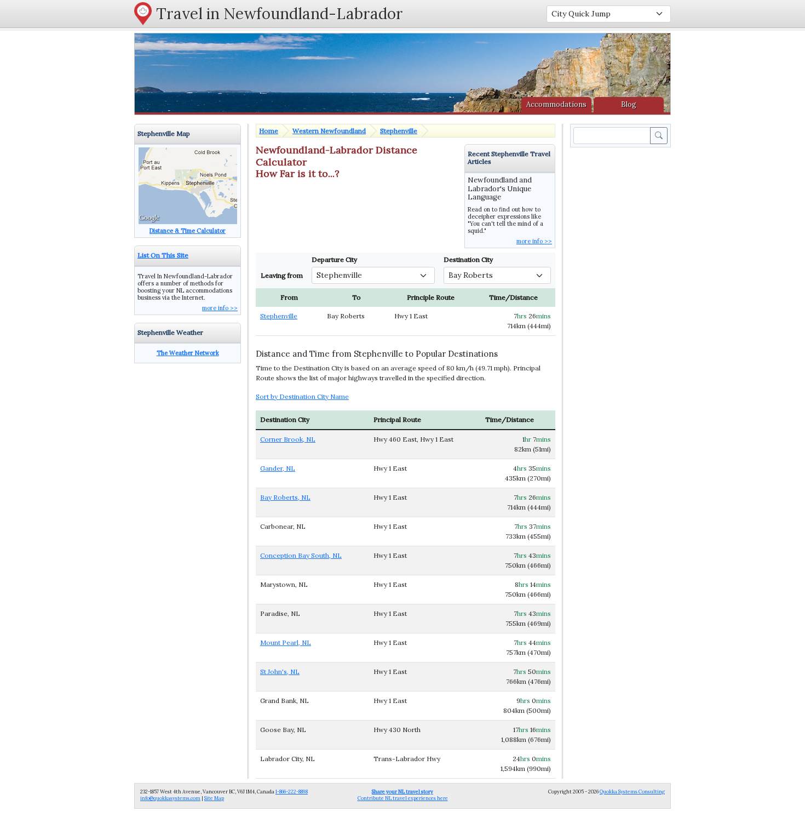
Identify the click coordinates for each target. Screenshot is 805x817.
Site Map (214, 798)
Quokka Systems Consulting (632, 792)
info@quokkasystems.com (170, 798)
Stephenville (398, 131)
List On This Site (162, 255)
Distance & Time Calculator (188, 231)
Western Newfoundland (329, 131)
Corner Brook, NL (287, 439)
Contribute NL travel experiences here (403, 795)
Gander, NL (277, 468)
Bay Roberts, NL (285, 497)
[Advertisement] (622, 314)
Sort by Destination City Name (302, 396)
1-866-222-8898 (291, 792)
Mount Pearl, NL (285, 642)
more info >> (534, 241)
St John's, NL (280, 671)
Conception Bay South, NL (301, 555)
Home (268, 131)
